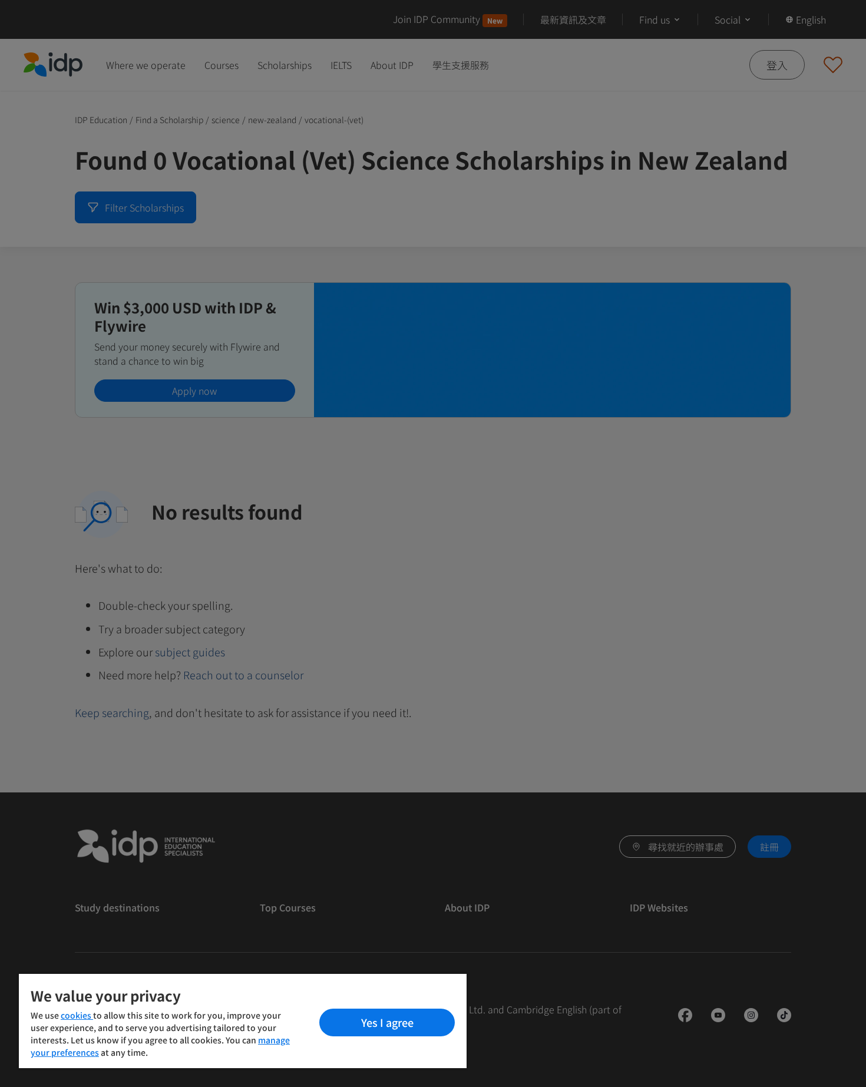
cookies (77, 1015)
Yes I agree (387, 1022)
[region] (243, 1021)
